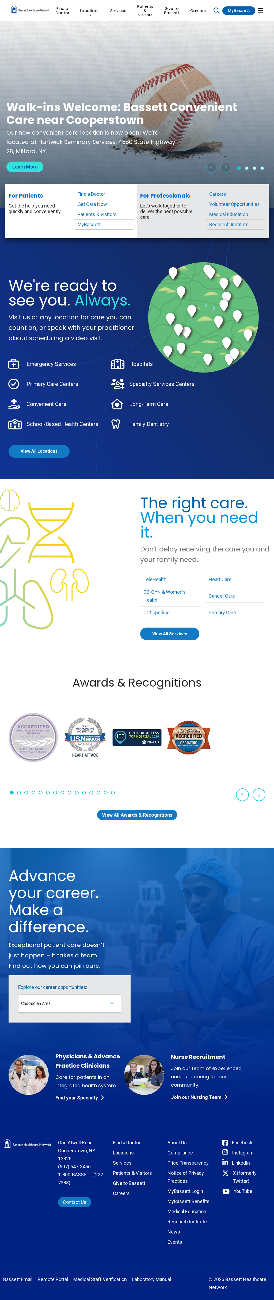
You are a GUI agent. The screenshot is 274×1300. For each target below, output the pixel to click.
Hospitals (141, 364)
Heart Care (220, 579)
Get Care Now (92, 204)
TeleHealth (154, 579)
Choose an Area (36, 1003)
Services (118, 10)
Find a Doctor (62, 10)
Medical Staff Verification (100, 1279)
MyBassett (239, 10)
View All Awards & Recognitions (137, 815)
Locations (90, 10)
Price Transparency (188, 1163)
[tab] (239, 168)
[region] (137, 114)
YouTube (243, 1191)
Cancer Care (222, 596)
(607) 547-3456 (74, 1166)
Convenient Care (46, 404)
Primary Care (222, 612)
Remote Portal (53, 1279)
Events (175, 1242)
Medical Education (228, 214)
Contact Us (74, 1202)
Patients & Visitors (145, 11)
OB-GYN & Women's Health (164, 596)
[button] (260, 11)
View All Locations (39, 451)
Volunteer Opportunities (234, 204)
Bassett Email (17, 1279)
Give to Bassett (171, 10)
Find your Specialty (76, 1098)
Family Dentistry (149, 424)
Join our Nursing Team (196, 1097)
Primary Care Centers (52, 384)
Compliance (180, 1153)
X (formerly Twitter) (245, 1177)
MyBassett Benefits (189, 1201)
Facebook (242, 1142)
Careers (198, 10)
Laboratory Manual (151, 1279)
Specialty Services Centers (162, 384)
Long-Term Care (148, 404)
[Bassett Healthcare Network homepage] (30, 10)
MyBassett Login (185, 1191)
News (174, 1232)
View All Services (169, 633)
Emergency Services (51, 364)
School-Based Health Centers (62, 424)
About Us (177, 1142)
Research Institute (229, 224)
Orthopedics (156, 612)
